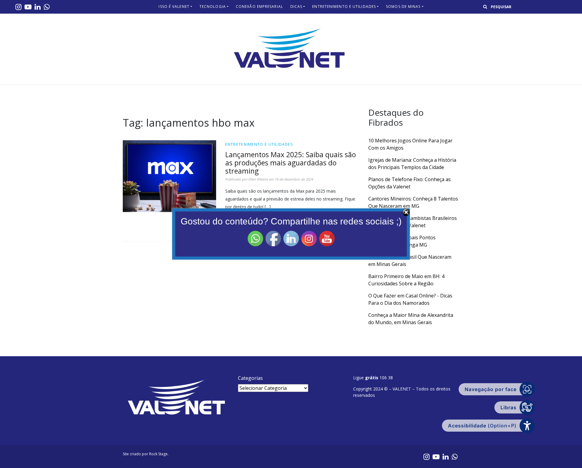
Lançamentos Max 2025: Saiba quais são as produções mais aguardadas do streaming (290, 163)
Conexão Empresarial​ (259, 6)
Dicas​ (296, 6)
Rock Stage (158, 453)
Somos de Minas (403, 6)
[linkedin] (37, 7)
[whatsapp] (46, 7)
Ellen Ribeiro (258, 179)
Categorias (250, 378)
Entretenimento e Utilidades (344, 6)
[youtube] (28, 7)
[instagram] (18, 7)
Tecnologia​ (212, 6)
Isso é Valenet (174, 6)
